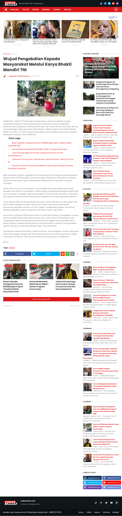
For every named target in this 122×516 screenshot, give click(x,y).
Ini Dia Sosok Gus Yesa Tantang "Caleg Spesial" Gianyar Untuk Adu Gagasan (105, 231)
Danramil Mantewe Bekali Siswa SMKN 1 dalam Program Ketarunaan (39, 149)
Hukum (97, 512)
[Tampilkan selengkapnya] (77, 254)
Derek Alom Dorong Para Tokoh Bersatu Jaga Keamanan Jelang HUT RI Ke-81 (106, 457)
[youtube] (113, 3)
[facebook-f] (105, 3)
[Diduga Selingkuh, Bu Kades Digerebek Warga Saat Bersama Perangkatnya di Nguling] (88, 85)
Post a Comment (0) (41, 299)
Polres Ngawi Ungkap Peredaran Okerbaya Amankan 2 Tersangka (105, 371)
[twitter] (109, 3)
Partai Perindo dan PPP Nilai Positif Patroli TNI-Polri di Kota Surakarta (105, 246)
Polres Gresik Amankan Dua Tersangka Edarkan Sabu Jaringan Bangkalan (104, 335)
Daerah (14, 54)
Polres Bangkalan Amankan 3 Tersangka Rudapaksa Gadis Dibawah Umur (105, 386)
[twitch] (117, 3)
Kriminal (106, 512)
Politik (89, 512)
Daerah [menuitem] (57, 9)
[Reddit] (63, 254)
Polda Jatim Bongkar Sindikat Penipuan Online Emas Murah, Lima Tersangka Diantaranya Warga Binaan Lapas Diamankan (100, 353)
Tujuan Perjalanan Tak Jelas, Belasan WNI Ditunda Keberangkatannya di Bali (104, 297)
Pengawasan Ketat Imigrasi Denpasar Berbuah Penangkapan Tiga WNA (104, 313)
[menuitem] (5, 9)
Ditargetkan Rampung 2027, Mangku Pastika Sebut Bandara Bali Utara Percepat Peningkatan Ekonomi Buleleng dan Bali (101, 198)
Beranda (6, 54)
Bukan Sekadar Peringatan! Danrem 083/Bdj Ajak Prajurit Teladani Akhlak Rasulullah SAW (13, 286)
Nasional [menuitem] (14, 9)
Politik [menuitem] (25, 9)
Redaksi (116, 512)
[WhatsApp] (67, 254)
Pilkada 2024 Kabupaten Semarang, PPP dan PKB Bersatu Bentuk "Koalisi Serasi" (105, 216)
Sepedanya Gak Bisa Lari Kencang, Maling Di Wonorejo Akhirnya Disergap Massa (107, 111)
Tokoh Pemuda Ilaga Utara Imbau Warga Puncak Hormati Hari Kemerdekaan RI (66, 285)
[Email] (72, 254)
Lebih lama (74, 305)
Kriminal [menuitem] (46, 9)
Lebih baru (8, 305)
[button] (116, 9)
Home (81, 512)
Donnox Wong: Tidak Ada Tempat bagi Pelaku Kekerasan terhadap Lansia (105, 282)
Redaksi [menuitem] (67, 9)
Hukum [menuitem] (35, 9)
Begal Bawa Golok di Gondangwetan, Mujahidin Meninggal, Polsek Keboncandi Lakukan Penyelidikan (106, 98)
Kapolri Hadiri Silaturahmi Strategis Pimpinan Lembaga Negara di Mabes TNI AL (105, 143)
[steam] (101, 3)
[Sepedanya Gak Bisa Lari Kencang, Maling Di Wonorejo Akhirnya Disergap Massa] (88, 110)
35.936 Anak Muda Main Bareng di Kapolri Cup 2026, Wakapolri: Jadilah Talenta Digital (105, 158)
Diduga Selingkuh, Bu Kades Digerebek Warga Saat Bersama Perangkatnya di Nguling (107, 85)
